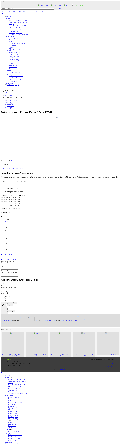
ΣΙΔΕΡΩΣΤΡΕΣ (13, 65)
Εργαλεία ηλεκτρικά (15, 54)
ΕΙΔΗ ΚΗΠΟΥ (13, 67)
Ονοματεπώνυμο (6, 263)
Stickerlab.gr (62, 369)
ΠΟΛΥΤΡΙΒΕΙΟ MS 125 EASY (106, 354)
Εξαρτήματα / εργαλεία (16, 49)
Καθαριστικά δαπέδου (16, 76)
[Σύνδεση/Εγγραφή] (44, 5)
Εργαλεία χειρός (14, 58)
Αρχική (7, 92)
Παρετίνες (12, 40)
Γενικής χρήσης (14, 78)
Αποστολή (4, 313)
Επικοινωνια (9, 83)
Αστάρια (11, 24)
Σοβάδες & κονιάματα (16, 42)
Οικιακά (7, 61)
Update (3, 305)
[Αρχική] (8, 17)
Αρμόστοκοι (13, 45)
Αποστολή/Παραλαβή (107, 363)
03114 (116, 354)
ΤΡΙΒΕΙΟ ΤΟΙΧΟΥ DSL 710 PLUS (36, 354)
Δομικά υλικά (9, 36)
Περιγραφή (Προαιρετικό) (8, 287)
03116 (62, 356)
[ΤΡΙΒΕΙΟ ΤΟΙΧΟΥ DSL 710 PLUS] (36, 333)
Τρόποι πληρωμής (94, 363)
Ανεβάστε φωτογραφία (8, 311)
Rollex (13, 161)
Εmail (3, 267)
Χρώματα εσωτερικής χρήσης (18, 20)
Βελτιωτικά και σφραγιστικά (17, 43)
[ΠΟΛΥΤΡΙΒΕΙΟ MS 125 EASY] (107, 333)
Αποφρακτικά (13, 81)
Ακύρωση (9, 305)
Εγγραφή (7, 221)
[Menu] (2, 13)
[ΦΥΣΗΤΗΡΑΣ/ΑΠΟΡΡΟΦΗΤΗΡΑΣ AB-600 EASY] (12, 333)
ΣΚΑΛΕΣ (11, 69)
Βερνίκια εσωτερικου (15, 27)
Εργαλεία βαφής (14, 60)
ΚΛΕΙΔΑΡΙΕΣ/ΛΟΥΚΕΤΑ (15, 72)
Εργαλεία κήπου (14, 56)
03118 (16, 356)
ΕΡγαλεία (8, 51)
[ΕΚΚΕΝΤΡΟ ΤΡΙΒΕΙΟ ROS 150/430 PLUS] (60, 333)
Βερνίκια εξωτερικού (15, 29)
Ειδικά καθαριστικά (15, 79)
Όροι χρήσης (110, 366)
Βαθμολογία (5, 270)
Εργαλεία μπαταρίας (15, 52)
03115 (86, 356)
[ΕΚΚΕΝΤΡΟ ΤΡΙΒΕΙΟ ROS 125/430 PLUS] (83, 333)
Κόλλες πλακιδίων (14, 38)
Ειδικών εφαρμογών (15, 33)
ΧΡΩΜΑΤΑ (8, 18)
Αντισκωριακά (13, 31)
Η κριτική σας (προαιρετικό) (9, 272)
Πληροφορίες (5, 293)
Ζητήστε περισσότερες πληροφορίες (12, 168)
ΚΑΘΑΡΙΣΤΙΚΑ (9, 74)
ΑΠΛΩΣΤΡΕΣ (12, 63)
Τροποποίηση (5, 303)
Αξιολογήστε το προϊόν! (10, 259)
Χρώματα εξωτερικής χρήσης (18, 22)
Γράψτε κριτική (7, 254)
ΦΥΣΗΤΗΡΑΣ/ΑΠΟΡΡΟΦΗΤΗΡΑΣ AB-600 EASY (12, 355)
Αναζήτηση (62, 8)
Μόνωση (12, 47)
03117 (36, 356)
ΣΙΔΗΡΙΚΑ (8, 70)
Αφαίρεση (13, 303)
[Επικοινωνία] (57, 5)
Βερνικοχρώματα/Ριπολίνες (17, 26)
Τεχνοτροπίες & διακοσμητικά (18, 34)
